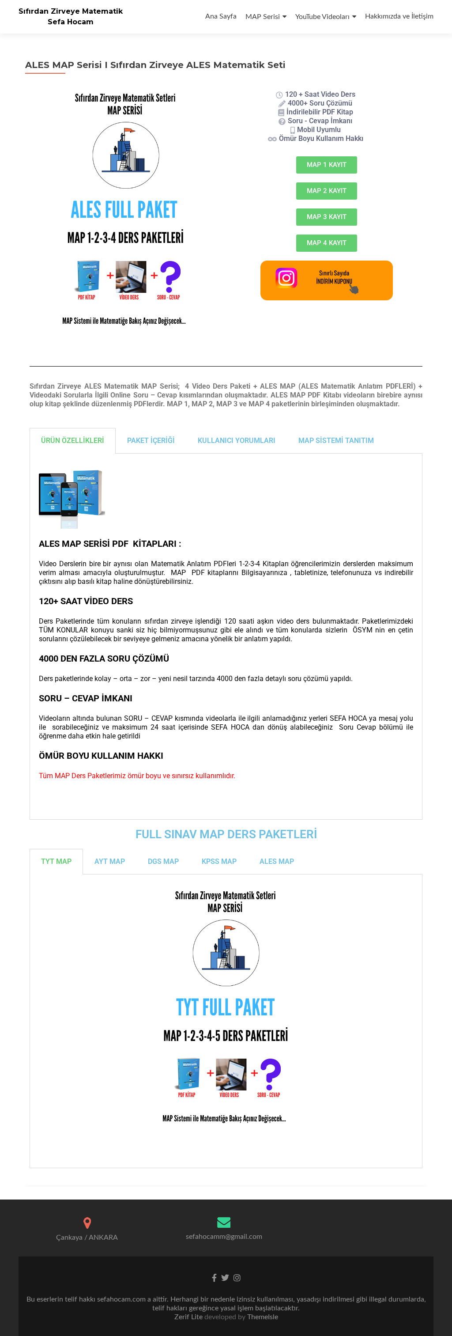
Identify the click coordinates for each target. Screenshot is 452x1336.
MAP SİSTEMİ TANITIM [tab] (336, 440)
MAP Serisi (262, 16)
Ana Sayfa (221, 16)
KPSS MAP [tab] (219, 861)
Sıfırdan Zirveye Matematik (71, 11)
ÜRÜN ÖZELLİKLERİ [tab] (72, 440)
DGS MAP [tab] (163, 861)
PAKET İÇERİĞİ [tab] (151, 440)
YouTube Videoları (322, 16)
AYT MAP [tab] (109, 861)
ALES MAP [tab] (277, 861)
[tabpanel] (226, 637)
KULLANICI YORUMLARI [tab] (236, 440)
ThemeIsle (262, 1317)
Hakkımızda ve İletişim (399, 16)
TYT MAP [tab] (56, 861)
